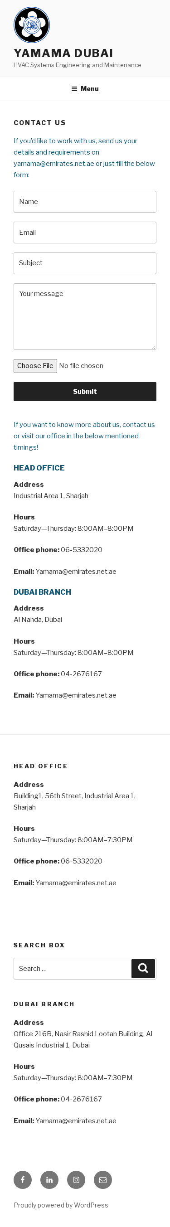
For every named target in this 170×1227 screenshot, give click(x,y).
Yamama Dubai (64, 53)
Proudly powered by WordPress (61, 1205)
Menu (90, 88)
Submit (85, 391)
